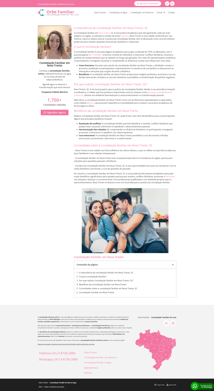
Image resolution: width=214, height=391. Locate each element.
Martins (90, 103)
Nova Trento (104, 33)
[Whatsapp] (167, 3)
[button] (173, 265)
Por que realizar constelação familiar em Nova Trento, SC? (106, 280)
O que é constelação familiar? (93, 276)
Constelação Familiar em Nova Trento (96, 292)
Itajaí (159, 92)
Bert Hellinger (95, 54)
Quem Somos (100, 12)
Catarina (125, 36)
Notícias (88, 372)
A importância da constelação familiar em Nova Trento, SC (106, 272)
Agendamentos (91, 367)
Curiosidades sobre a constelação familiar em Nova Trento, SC (108, 288)
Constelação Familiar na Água (98, 362)
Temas (159, 12)
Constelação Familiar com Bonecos (100, 357)
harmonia (170, 176)
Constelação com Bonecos (141, 12)
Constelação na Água (118, 12)
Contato (171, 12)
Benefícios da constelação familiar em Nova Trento (102, 284)
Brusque (152, 92)
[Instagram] (172, 3)
